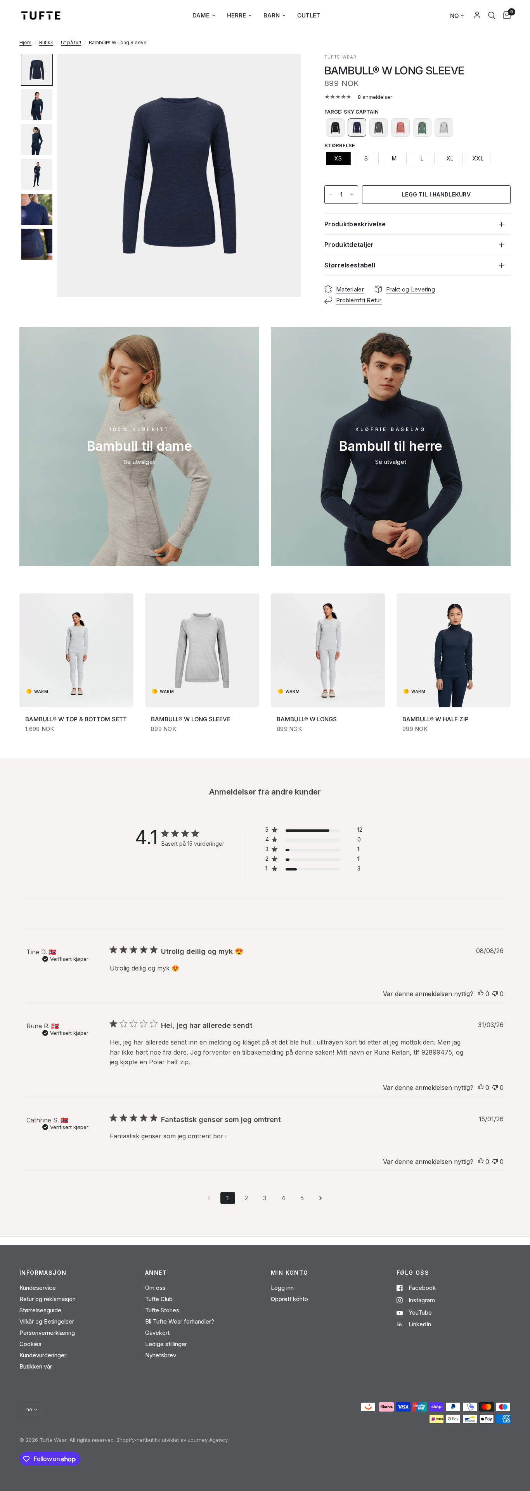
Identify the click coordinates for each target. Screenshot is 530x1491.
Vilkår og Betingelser (46, 1321)
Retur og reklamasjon (47, 1299)
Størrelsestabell (349, 265)
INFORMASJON (42, 1273)
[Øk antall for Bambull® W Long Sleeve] (352, 194)
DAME (201, 15)
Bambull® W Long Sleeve (190, 719)
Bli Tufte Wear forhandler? (179, 1321)
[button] (37, 70)
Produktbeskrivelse (355, 224)
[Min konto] (477, 15)
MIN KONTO (289, 1273)
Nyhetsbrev (160, 1355)
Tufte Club (159, 1299)
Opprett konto (289, 1299)
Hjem (25, 42)
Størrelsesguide (40, 1310)
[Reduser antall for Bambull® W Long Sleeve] (330, 194)
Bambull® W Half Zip (435, 719)
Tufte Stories (162, 1310)
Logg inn (282, 1287)
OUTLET (308, 15)
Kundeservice (37, 1287)
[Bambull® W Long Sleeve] (202, 650)
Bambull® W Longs (307, 719)
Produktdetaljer (349, 244)
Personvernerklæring (47, 1332)
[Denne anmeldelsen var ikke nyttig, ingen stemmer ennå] (495, 994)
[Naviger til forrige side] (209, 1198)
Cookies (30, 1344)
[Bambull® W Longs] (328, 650)
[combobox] (491, 15)
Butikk (46, 42)
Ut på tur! (71, 42)
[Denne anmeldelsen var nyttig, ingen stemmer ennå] (480, 994)
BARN (271, 15)
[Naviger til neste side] (320, 1198)
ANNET (156, 1273)
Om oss (155, 1287)
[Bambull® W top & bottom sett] (76, 650)
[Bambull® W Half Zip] (454, 650)
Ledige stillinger (166, 1344)
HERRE (236, 15)
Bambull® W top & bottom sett (76, 719)
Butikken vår (35, 1366)
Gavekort (157, 1332)
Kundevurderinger (42, 1355)
